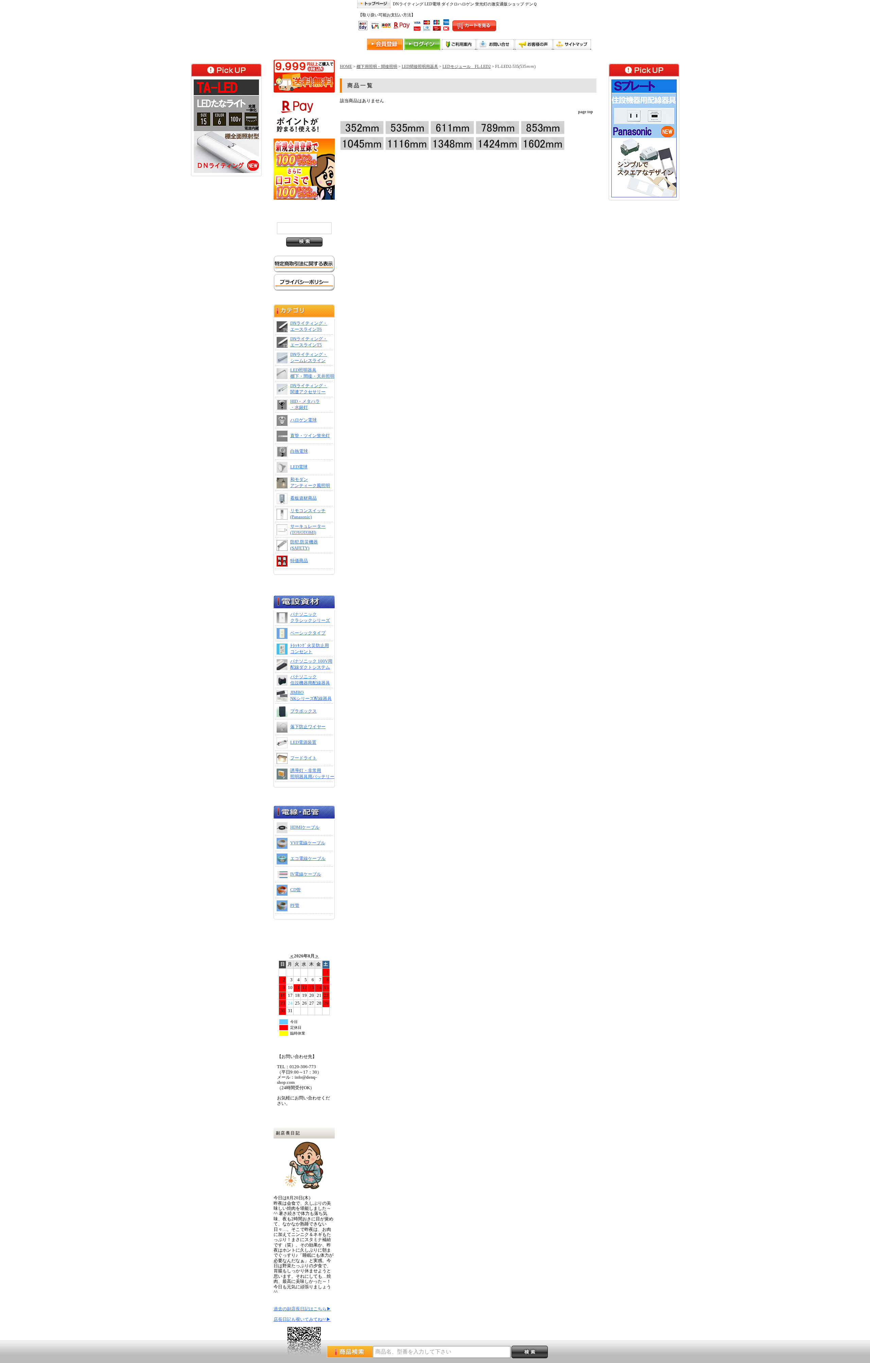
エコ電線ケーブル (308, 858)
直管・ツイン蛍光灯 (310, 435)
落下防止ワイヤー (308, 726)
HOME (346, 66)
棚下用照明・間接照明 (376, 66)
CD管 (295, 889)
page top (585, 112)
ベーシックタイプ (308, 633)
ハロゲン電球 (303, 420)
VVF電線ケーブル (307, 843)
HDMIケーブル (304, 827)
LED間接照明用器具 (420, 66)
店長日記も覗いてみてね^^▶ (302, 1319)
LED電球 (299, 467)
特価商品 (299, 560)
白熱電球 (299, 451)
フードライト (303, 758)
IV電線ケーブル (305, 874)
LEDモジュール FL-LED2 (466, 66)
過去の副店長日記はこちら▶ (302, 1309)
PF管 (294, 905)
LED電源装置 (303, 742)
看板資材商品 (303, 498)
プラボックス (303, 711)
